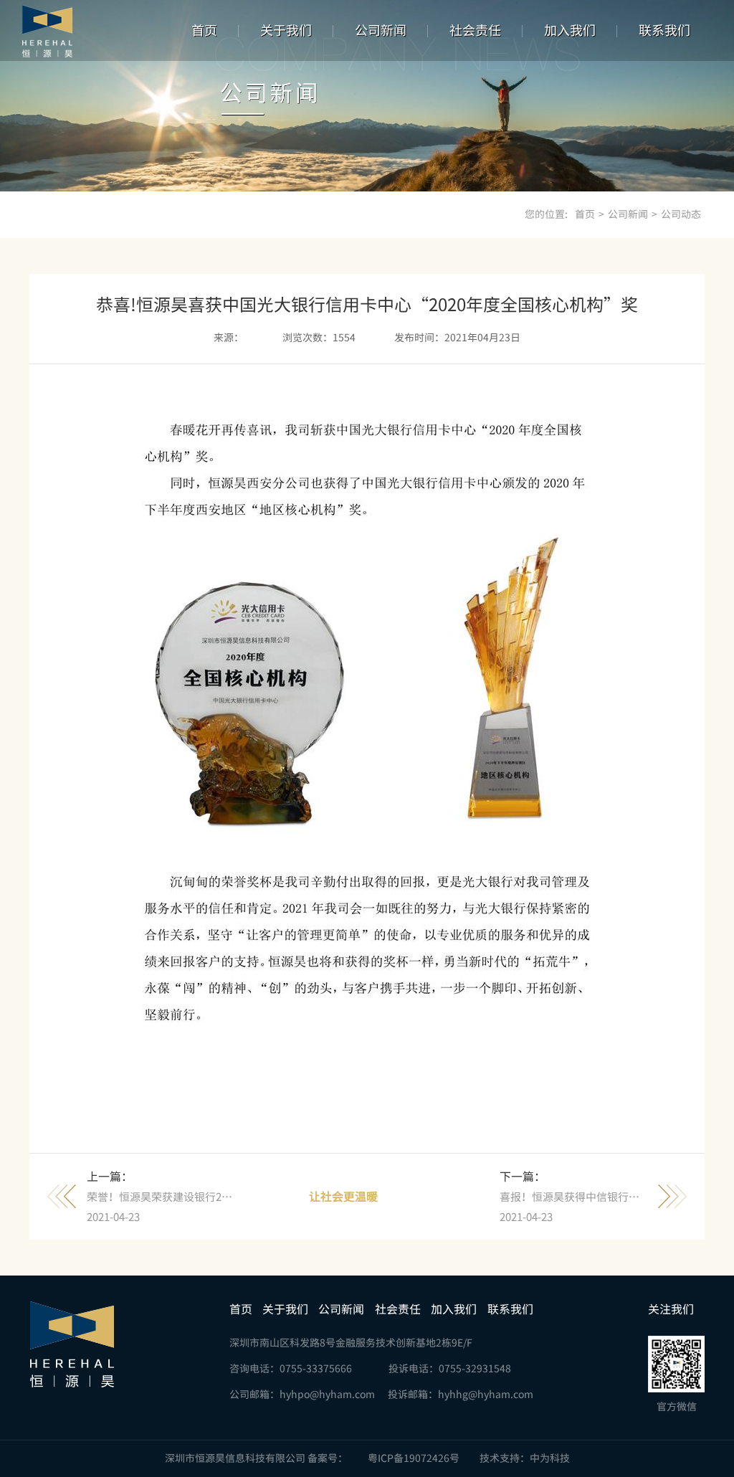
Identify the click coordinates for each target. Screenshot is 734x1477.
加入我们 (570, 30)
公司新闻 (380, 30)
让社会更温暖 (343, 1196)
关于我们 (286, 30)
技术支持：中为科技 (525, 1458)
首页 (204, 30)
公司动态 (681, 214)
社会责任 (475, 30)
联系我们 (664, 30)
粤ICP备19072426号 (413, 1458)
